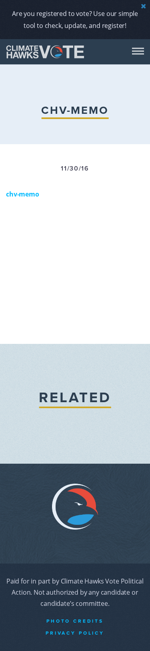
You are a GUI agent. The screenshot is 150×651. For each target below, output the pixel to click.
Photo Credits (75, 621)
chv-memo (22, 194)
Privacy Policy (75, 633)
